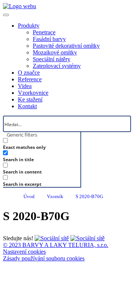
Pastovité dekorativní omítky (66, 46)
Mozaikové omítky (55, 52)
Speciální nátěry (51, 59)
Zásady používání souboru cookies (43, 258)
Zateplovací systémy (57, 66)
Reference (30, 79)
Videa (25, 86)
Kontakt (27, 106)
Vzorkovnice (33, 93)
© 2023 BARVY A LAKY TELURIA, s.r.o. (55, 245)
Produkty (28, 25)
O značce (29, 72)
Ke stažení (30, 99)
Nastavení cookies (24, 251)
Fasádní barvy (49, 39)
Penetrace (44, 32)
